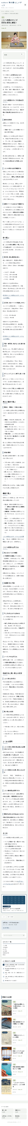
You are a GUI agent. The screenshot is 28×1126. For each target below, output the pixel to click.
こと (4, 945)
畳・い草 (4, 1111)
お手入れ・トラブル (9, 11)
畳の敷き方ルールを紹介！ (11, 980)
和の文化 (17, 1116)
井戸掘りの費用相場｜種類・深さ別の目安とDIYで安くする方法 (14, 965)
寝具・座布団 (10, 916)
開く (22, 54)
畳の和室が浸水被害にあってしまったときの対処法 (14, 969)
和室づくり (17, 1111)
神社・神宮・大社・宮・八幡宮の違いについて (14, 973)
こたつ (3, 916)
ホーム (2, 11)
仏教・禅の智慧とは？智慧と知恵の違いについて (14, 977)
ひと (4, 949)
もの (4, 951)
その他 (4, 947)
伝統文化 (5, 953)
